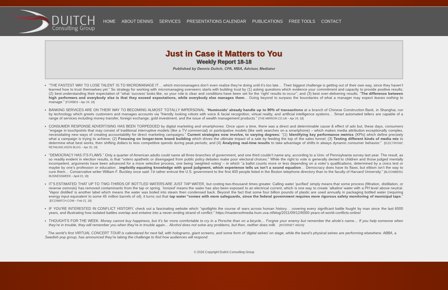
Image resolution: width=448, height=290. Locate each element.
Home (109, 21)
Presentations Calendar (216, 21)
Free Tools (302, 21)
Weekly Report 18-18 (224, 61)
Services (170, 21)
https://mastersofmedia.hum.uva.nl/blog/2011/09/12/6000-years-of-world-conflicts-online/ (288, 213)
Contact (331, 21)
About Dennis (137, 21)
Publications (267, 21)
